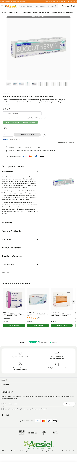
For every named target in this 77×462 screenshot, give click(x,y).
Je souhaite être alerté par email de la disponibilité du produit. (26, 118)
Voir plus (6, 104)
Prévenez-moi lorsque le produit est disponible (20, 122)
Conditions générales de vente (48, 451)
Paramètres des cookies (68, 451)
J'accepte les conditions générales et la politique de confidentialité (26, 409)
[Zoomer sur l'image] (38, 48)
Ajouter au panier (14, 325)
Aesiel (4, 380)
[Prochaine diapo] (73, 302)
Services (5, 385)
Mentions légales (24, 451)
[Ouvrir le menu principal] (2, 6)
